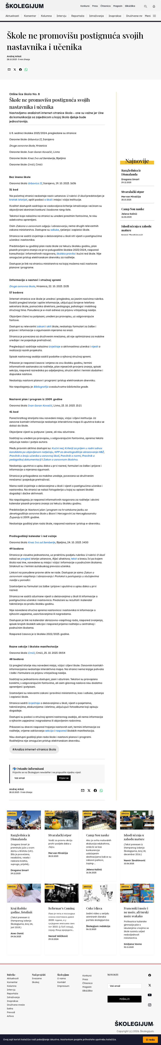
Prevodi (11, 1012)
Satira (10, 1008)
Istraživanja (96, 15)
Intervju (61, 15)
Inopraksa (115, 15)
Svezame (37, 978)
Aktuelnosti (12, 15)
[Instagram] (149, 1008)
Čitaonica (105, 6)
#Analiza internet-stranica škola (34, 749)
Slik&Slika (130, 6)
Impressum (63, 986)
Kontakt (61, 982)
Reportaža (77, 15)
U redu (150, 1039)
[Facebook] (149, 979)
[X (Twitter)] (149, 989)
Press (95, 6)
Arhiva (10, 1016)
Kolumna (46, 15)
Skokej (35, 982)
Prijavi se (64, 778)
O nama (61, 978)
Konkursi (84, 6)
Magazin (117, 6)
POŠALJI (124, 999)
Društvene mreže (136, 15)
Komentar (30, 15)
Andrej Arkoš (14, 56)
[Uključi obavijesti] (157, 6)
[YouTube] (149, 998)
